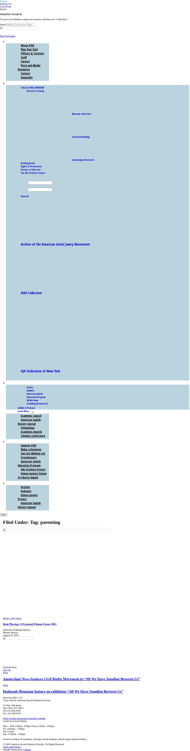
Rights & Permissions (31, 166)
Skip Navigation (7, 36)
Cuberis (27, 749)
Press (5, 672)
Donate (3, 1)
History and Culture (12, 618)
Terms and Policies (12, 747)
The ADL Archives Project (33, 173)
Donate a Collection (31, 169)
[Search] (54, 183)
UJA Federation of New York (40, 370)
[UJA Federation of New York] (63, 363)
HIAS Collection (31, 292)
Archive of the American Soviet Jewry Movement (55, 244)
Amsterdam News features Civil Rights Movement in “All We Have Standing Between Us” (71, 679)
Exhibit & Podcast (26, 408)
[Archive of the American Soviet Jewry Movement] (48, 237)
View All (25, 196)
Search (3, 24)
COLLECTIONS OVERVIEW (32, 87)
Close (3, 515)
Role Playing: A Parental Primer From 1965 (30, 624)
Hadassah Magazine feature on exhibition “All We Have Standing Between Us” (63, 691)
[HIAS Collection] (48, 285)
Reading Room (28, 163)
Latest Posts (5, 6)
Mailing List (5, 4)
